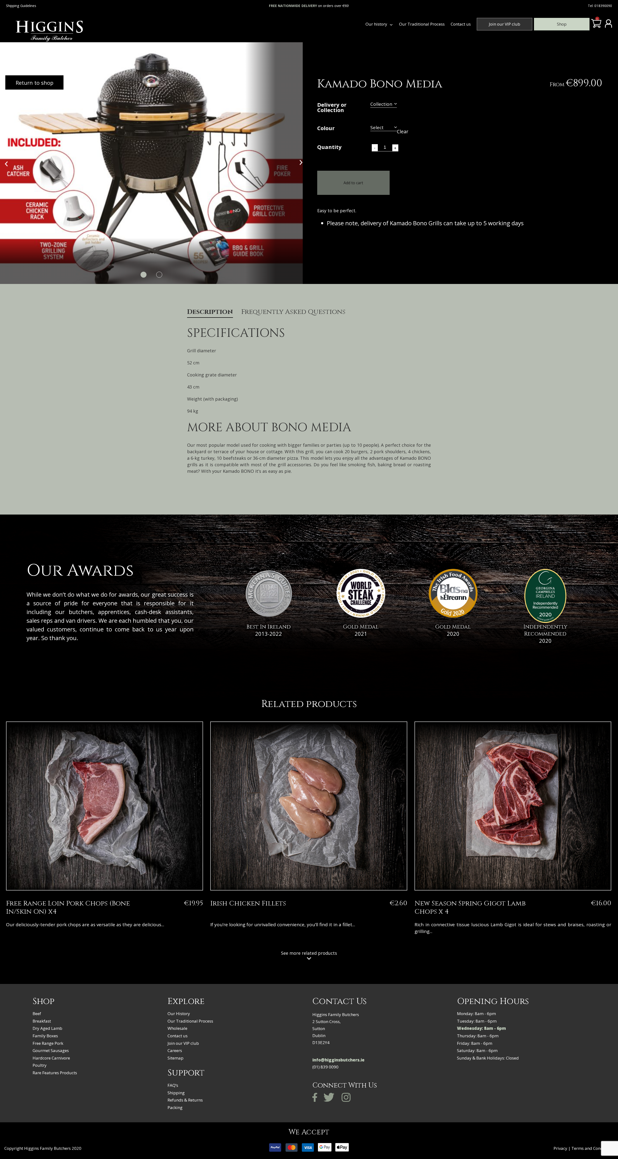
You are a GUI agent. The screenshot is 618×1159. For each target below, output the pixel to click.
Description (210, 312)
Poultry (40, 1065)
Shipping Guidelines (21, 5)
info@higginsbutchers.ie (338, 1060)
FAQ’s (173, 1085)
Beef (37, 1013)
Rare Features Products (55, 1072)
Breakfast (42, 1021)
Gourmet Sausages (51, 1050)
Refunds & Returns (185, 1100)
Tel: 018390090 (600, 5)
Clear (402, 131)
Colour (326, 128)
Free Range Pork (48, 1043)
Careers (175, 1050)
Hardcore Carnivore (51, 1058)
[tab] (210, 313)
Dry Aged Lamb (47, 1028)
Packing (175, 1107)
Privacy (560, 1148)
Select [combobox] (377, 128)
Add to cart (353, 182)
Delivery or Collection (331, 107)
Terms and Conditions (592, 1148)
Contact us (461, 24)
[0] (596, 25)
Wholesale (177, 1028)
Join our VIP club (504, 24)
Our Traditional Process (422, 24)
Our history (376, 24)
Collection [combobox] (381, 104)
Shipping (176, 1092)
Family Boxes (45, 1036)
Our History (179, 1013)
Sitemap (175, 1058)
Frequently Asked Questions (293, 312)
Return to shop (34, 82)
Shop (562, 24)
